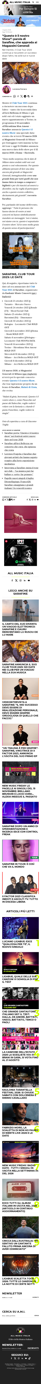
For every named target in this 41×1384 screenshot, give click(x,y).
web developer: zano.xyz (20, 1369)
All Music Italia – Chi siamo (12, 1364)
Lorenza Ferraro (20, 89)
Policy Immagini (29, 1365)
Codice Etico (31, 1364)
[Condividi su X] (21, 96)
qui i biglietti (29, 374)
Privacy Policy (9, 1365)
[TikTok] (29, 1358)
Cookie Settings (20, 1366)
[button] (28, 96)
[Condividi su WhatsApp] (14, 96)
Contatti (24, 1364)
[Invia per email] (32, 96)
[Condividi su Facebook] (18, 96)
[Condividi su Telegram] (25, 96)
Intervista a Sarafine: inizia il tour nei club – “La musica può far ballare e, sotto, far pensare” (21, 471)
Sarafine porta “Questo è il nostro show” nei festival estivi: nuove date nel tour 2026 (21, 436)
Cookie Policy (19, 1365)
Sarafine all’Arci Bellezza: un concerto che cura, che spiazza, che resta (20, 446)
